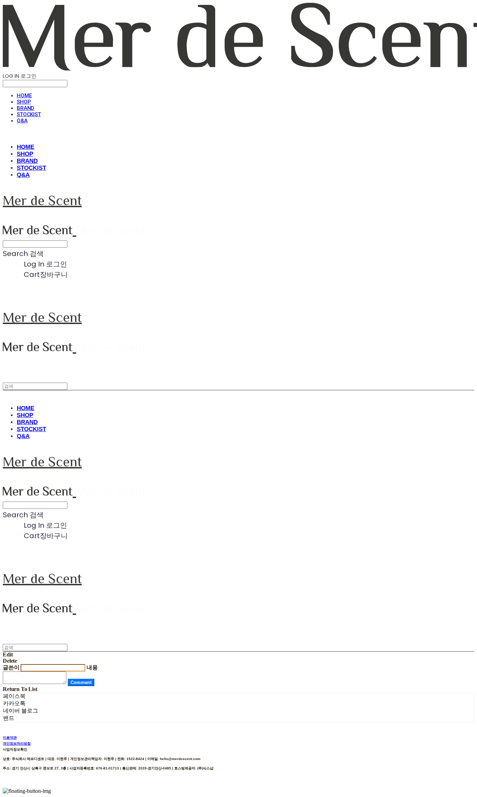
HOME (24, 95)
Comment (81, 682)
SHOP (24, 102)
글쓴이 (11, 667)
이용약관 (10, 737)
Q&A (22, 121)
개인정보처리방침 (17, 743)
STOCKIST (29, 114)
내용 (92, 667)
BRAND (25, 108)
